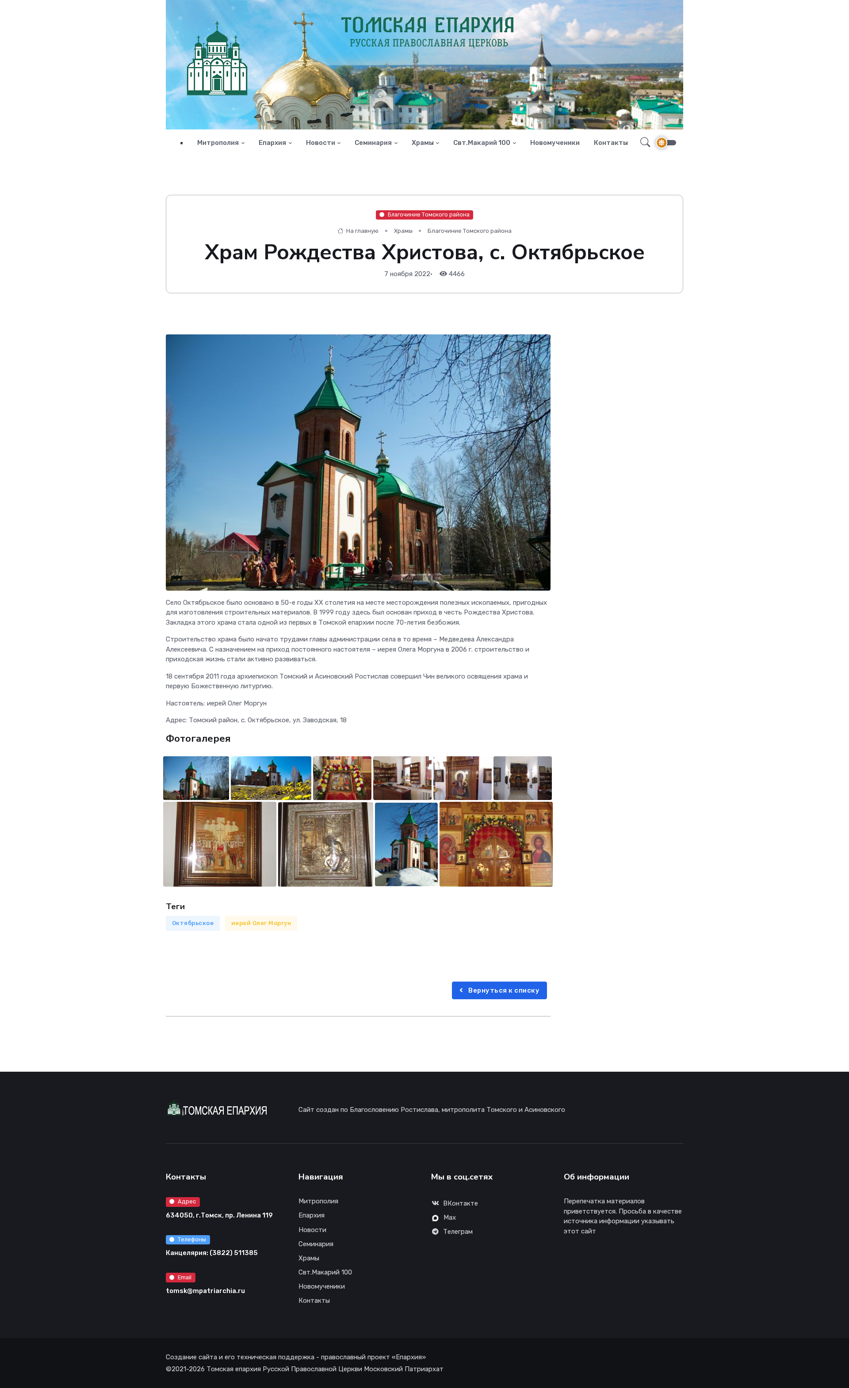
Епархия (272, 143)
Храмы (423, 143)
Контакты (611, 143)
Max (450, 1217)
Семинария (373, 143)
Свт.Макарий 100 (481, 143)
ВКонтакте (460, 1203)
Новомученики (555, 143)
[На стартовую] (181, 143)
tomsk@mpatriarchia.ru (205, 1291)
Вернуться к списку (503, 990)
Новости (320, 143)
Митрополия (218, 143)
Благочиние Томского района (429, 214)
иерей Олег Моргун (261, 923)
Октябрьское (193, 923)
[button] (642, 142)
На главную (362, 231)
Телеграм (458, 1232)
